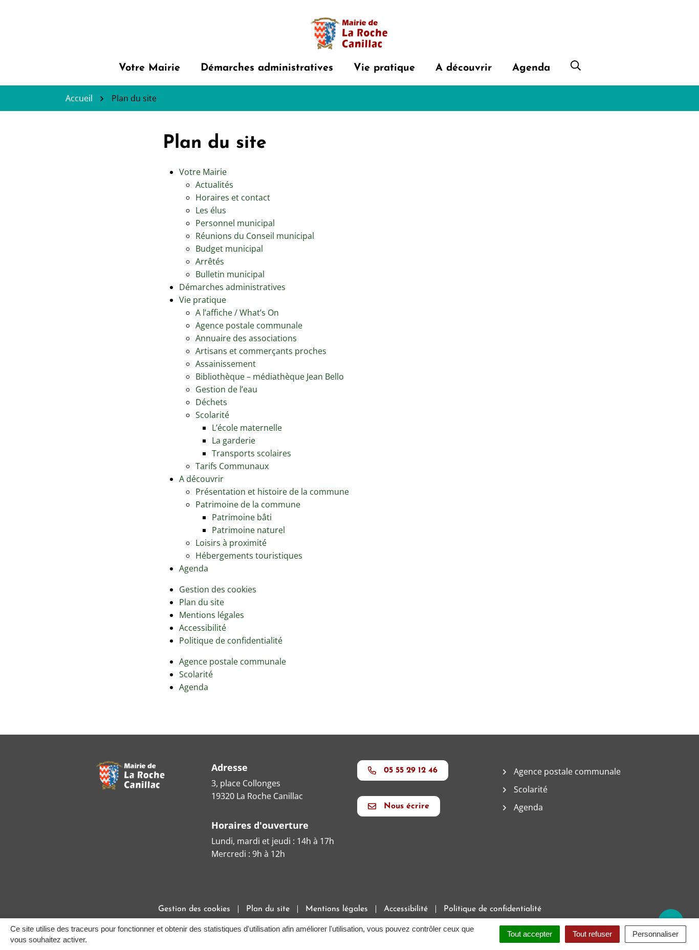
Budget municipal (229, 248)
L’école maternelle (247, 427)
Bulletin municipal (230, 274)
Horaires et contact (232, 197)
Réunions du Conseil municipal (254, 235)
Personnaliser (655, 934)
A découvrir (463, 68)
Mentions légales (211, 615)
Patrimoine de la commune (247, 504)
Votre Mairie (149, 68)
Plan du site (201, 602)
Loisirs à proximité (231, 542)
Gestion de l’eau (226, 389)
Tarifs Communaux (232, 466)
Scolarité (212, 415)
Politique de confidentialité (230, 640)
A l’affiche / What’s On (237, 312)
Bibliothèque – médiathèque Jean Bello (269, 376)
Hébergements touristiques (248, 555)
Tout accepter (529, 934)
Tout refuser (592, 934)
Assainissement (225, 363)
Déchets (211, 402)
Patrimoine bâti (242, 517)
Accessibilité (202, 627)
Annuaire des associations (246, 338)
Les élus (210, 210)
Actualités (214, 184)
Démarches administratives (267, 68)
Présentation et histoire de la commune (272, 491)
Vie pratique (384, 68)
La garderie (233, 440)
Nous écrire (406, 806)
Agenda (531, 68)
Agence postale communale (248, 325)
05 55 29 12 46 (411, 770)
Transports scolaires (251, 453)
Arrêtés (209, 261)
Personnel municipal (235, 223)
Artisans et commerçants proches (260, 351)
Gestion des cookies (217, 589)
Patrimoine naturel (248, 530)
